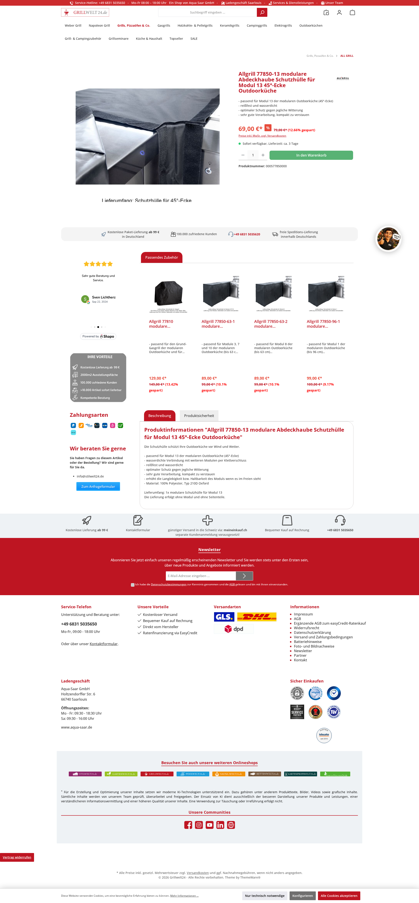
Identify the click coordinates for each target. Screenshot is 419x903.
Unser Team (334, 3)
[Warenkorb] (352, 12)
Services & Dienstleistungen (293, 3)
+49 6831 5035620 (247, 234)
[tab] (159, 415)
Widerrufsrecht (306, 628)
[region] (147, 136)
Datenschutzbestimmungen (169, 584)
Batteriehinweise (308, 641)
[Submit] (244, 576)
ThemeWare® (250, 877)
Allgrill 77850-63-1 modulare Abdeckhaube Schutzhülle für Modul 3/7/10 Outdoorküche (218, 324)
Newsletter (303, 650)
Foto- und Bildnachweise (314, 646)
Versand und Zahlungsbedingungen (323, 637)
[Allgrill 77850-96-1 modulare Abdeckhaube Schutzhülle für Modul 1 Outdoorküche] (326, 294)
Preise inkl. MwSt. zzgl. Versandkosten (262, 136)
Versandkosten (198, 873)
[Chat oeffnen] (388, 239)
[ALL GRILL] (343, 84)
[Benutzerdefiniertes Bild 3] (334, 693)
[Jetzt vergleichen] (326, 12)
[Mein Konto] (339, 12)
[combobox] (207, 12)
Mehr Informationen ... (184, 896)
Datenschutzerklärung (312, 632)
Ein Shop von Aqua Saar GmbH (191, 3)
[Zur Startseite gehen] (85, 12)
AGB (232, 584)
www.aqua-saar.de (76, 727)
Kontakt (300, 660)
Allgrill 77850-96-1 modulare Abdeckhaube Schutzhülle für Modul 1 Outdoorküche (323, 324)
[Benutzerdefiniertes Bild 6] (334, 712)
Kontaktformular (138, 530)
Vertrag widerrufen (17, 857)
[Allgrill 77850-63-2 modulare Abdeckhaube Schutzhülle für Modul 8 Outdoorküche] (273, 294)
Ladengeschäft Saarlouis (243, 3)
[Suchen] (262, 12)
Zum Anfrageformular (98, 486)
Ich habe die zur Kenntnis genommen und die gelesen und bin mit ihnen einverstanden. (211, 584)
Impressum (303, 614)
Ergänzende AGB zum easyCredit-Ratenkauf (330, 623)
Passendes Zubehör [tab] (161, 257)
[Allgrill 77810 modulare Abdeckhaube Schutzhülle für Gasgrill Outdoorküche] (168, 294)
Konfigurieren (302, 896)
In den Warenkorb (311, 155)
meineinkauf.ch (235, 530)
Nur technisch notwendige (265, 896)
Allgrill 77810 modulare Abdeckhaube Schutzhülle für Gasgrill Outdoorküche (163, 324)
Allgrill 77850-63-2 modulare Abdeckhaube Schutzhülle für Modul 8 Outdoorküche (270, 324)
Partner (300, 655)
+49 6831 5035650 (340, 530)
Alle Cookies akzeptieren (339, 896)
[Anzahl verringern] (243, 155)
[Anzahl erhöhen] (263, 155)
